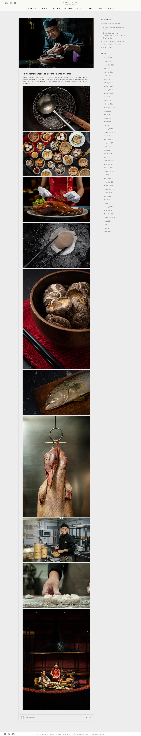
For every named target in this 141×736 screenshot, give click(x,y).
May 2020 (107, 115)
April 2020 (107, 118)
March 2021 (107, 100)
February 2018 (108, 139)
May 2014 (107, 200)
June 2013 (107, 221)
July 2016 (107, 157)
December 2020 (109, 107)
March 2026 (108, 58)
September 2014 (109, 189)
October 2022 (108, 86)
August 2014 (108, 193)
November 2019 (109, 122)
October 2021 (108, 93)
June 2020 (107, 111)
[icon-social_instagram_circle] (11, 3)
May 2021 (107, 97)
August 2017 (108, 146)
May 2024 (107, 68)
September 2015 (109, 171)
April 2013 (107, 224)
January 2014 (108, 207)
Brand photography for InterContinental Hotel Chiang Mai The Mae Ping (114, 35)
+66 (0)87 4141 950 (98, 734)
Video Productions (72, 9)
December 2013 (109, 210)
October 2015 (108, 168)
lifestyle (55, 77)
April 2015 (107, 175)
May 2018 (107, 136)
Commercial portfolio (50, 9)
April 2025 (107, 61)
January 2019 (108, 129)
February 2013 (108, 232)
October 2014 (108, 185)
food (47, 77)
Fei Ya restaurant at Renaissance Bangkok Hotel (47, 73)
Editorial (89, 9)
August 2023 (108, 76)
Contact (109, 9)
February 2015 (108, 178)
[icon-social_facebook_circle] (7, 3)
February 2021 (108, 104)
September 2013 (109, 217)
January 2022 (108, 90)
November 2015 (109, 164)
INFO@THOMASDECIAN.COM (80, 734)
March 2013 (108, 228)
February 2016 (108, 161)
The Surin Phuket (109, 47)
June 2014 (107, 196)
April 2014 (107, 203)
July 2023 (107, 79)
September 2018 (109, 132)
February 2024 (109, 72)
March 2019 (107, 125)
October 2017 (108, 143)
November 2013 (109, 214)
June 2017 (107, 150)
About (99, 9)
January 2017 (108, 154)
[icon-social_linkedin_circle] (15, 3)
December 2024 (109, 65)
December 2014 (109, 182)
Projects (32, 9)
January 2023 (108, 83)
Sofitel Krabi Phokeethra (111, 24)
